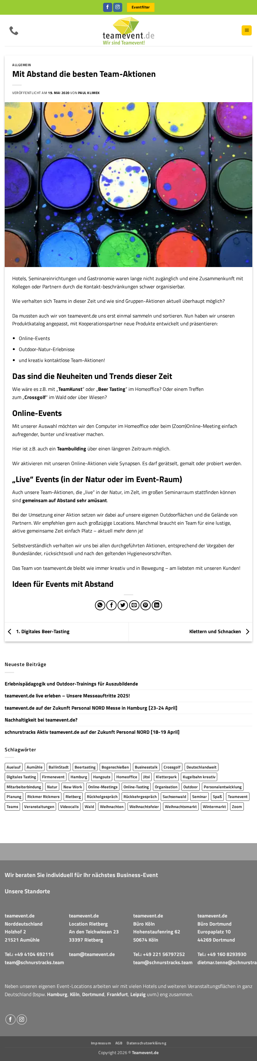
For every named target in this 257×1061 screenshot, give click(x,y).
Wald (89, 806)
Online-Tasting (136, 787)
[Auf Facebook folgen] (107, 7)
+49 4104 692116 (34, 954)
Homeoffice (126, 777)
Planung (14, 796)
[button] (247, 30)
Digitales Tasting (21, 777)
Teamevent (238, 796)
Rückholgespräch (102, 796)
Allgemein (21, 64)
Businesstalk (146, 767)
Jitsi (146, 777)
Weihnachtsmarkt (181, 806)
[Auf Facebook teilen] (111, 605)
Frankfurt (117, 994)
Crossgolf (35, 397)
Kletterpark (166, 777)
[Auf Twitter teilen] (123, 605)
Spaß (217, 796)
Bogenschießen (115, 767)
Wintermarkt (214, 806)
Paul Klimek (89, 92)
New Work (72, 787)
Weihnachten (111, 806)
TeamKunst (70, 389)
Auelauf (14, 767)
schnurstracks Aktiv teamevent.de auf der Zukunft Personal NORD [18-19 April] (92, 732)
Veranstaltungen (39, 806)
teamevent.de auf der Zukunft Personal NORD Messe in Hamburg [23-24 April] (91, 708)
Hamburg (79, 777)
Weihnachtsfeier (144, 806)
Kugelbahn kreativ (199, 777)
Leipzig (138, 994)
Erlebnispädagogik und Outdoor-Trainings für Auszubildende (71, 683)
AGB (119, 1043)
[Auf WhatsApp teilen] (100, 605)
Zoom (237, 806)
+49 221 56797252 (164, 954)
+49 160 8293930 (226, 954)
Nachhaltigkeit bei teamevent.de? (41, 719)
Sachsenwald (174, 796)
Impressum (101, 1043)
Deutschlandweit (201, 767)
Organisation (166, 787)
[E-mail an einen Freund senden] (134, 605)
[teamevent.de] (128, 30)
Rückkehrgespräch (140, 796)
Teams (12, 806)
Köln (75, 994)
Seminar (199, 796)
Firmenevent (53, 777)
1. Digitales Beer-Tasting (42, 631)
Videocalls (69, 806)
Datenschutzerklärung (146, 1043)
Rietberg (73, 796)
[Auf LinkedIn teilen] (157, 605)
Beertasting (85, 767)
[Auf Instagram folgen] (117, 7)
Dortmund (93, 994)
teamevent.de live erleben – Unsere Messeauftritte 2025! (67, 695)
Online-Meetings (103, 787)
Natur (52, 787)
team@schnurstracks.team (34, 962)
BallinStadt (59, 767)
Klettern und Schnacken (215, 631)
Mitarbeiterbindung (24, 787)
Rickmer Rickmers (43, 796)
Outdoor (190, 787)
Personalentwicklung (223, 787)
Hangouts (101, 777)
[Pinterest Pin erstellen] (145, 605)
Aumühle (35, 767)
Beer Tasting (111, 389)
